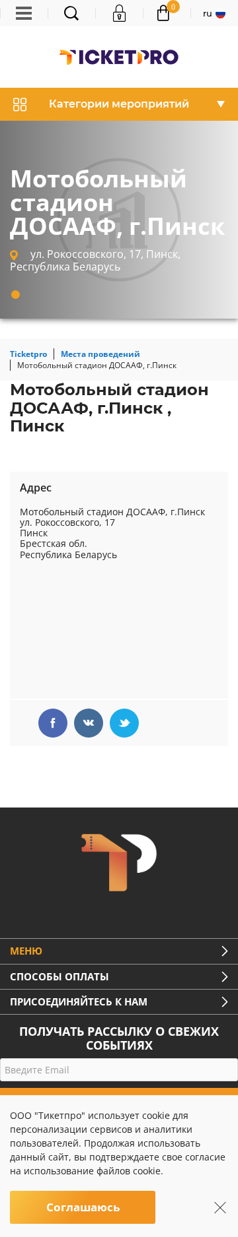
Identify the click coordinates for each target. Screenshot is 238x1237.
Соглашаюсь (83, 1207)
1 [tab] (15, 294)
